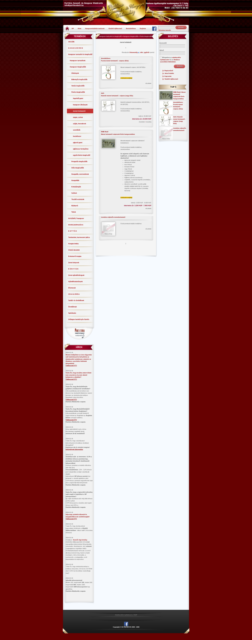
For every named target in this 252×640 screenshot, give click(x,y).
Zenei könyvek (73, 263)
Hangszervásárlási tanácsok (94, 28)
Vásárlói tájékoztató (115, 28)
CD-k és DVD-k (74, 294)
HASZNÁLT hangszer (76, 218)
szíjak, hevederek (79, 124)
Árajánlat (143, 28)
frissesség (134, 52)
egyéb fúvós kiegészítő (81, 155)
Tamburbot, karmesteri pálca (79, 237)
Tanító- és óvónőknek (76, 300)
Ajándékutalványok (75, 281)
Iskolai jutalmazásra (75, 225)
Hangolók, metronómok (80, 174)
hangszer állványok (80, 105)
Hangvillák (75, 180)
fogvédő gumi (78, 98)
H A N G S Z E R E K (75, 48)
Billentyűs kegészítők (79, 79)
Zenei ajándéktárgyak (76, 275)
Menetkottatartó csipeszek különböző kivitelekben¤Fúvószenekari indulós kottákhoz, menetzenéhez (135, 169)
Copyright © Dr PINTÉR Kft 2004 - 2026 (126, 627)
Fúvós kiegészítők (78, 92)
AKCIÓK (71, 42)
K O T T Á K (72, 231)
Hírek (79, 28)
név (141, 52)
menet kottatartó (79, 111)
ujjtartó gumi (77, 143)
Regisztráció (168, 70)
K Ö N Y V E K (73, 269)
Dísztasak (72, 288)
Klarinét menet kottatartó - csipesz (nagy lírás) (117, 95)
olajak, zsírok (78, 117)
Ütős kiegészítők (77, 168)
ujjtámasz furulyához (80, 149)
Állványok (75, 73)
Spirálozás (72, 313)
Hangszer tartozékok (77, 61)
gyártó (146, 52)
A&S (102, 93)
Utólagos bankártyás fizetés (78, 319)
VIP (73, 28)
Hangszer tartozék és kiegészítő (80, 54)
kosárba (148, 122)
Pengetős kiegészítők (79, 161)
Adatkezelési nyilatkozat (123, 615)
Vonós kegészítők (78, 86)
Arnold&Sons (105, 58)
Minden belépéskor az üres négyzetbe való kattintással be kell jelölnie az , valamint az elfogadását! (79, 359)
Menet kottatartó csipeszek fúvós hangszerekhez (118, 134)
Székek (74, 193)
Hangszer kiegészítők (78, 67)
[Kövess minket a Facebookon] (154, 28)
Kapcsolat (167, 76)
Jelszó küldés (169, 73)
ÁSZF (135, 615)
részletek (148, 83)
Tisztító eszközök (77, 199)
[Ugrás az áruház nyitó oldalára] (67, 28)
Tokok (73, 212)
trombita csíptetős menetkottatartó (113, 217)
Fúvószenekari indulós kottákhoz (131, 223)
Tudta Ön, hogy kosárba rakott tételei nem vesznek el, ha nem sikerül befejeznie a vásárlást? (78, 375)
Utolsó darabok (74, 250)
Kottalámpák (76, 187)
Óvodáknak (72, 307)
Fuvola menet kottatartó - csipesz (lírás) (115, 61)
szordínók (76, 130)
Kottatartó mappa (74, 256)
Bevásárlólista (131, 28)
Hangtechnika (73, 244)
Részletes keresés (165, 30)
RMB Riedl (104, 131)
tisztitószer (77, 136)
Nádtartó (74, 206)
